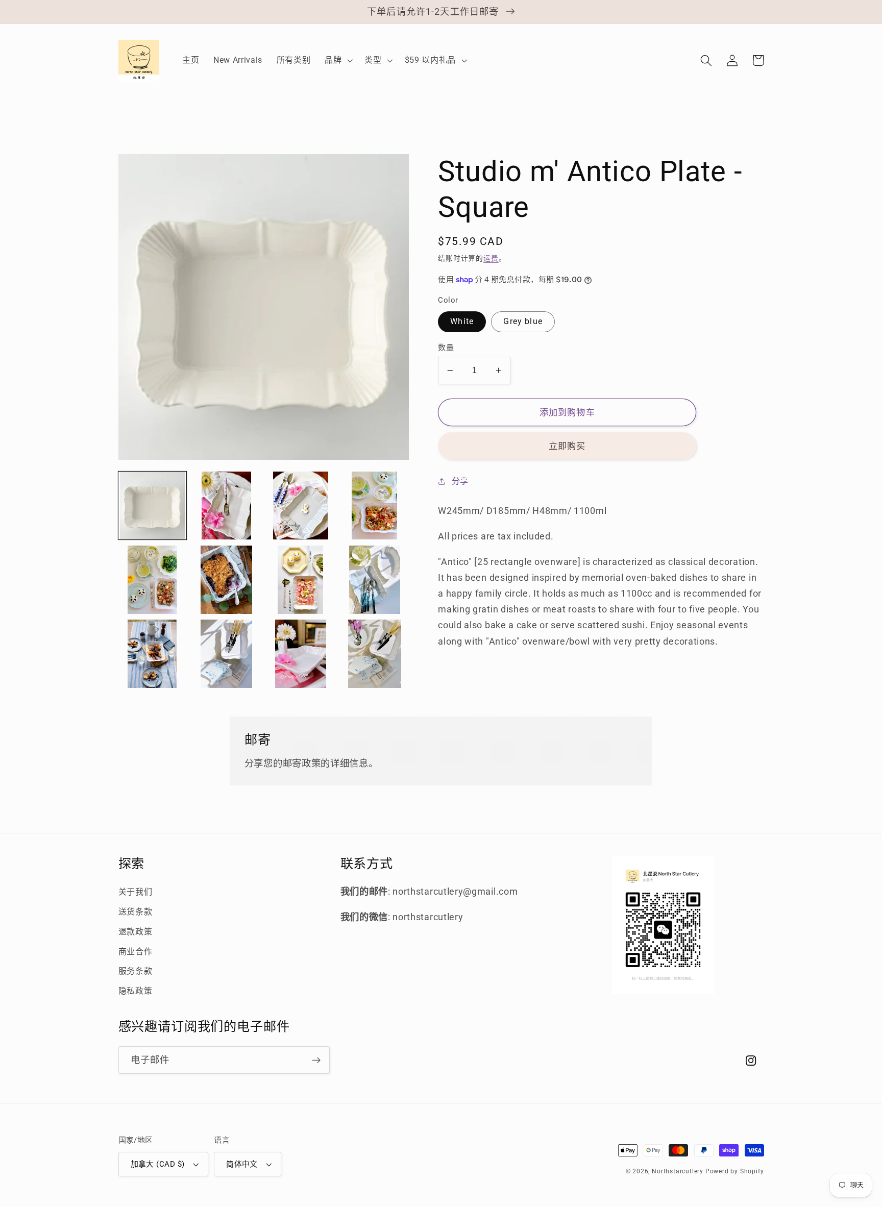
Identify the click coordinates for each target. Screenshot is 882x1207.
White (462, 321)
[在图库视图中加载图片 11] (226, 654)
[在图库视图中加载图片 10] (152, 654)
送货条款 (135, 912)
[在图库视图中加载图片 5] (152, 580)
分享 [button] (460, 481)
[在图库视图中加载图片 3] (300, 506)
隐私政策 (135, 991)
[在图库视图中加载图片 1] (152, 506)
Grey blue (522, 321)
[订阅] (316, 1060)
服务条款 (135, 971)
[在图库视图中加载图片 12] (300, 654)
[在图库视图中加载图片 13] (374, 654)
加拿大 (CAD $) (158, 1164)
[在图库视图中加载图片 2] (226, 506)
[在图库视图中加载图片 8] (374, 580)
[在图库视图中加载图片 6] (226, 580)
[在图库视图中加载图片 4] (374, 506)
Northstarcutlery (677, 1171)
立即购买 (567, 446)
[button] (337, 60)
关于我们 (135, 892)
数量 (446, 347)
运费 (491, 258)
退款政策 (135, 932)
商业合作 (135, 951)
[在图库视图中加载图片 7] (300, 580)
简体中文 (242, 1164)
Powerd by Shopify (734, 1171)
